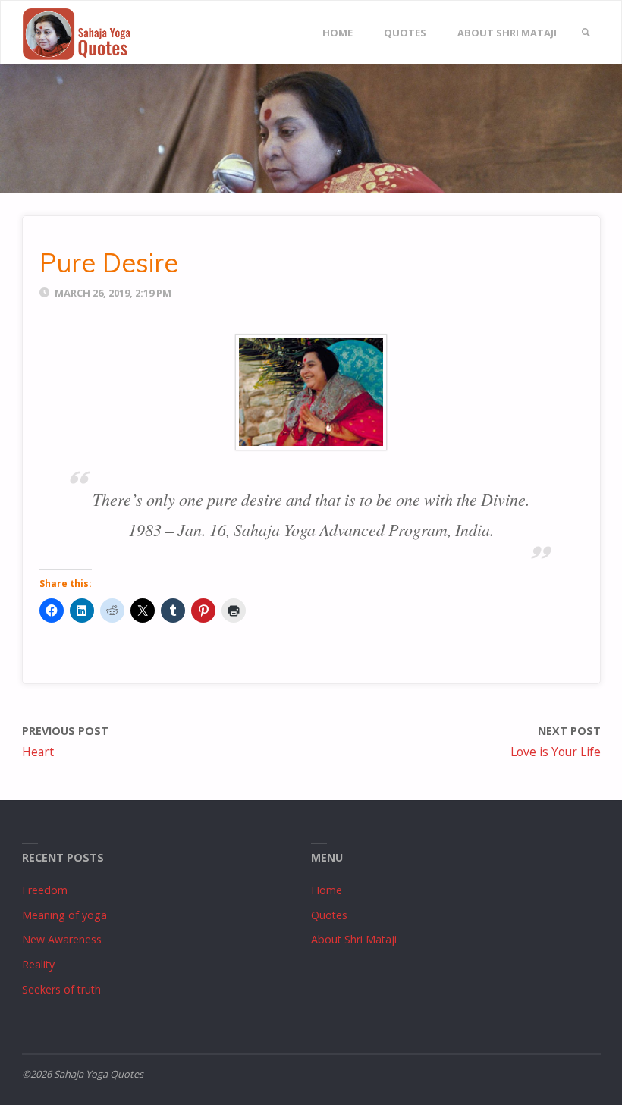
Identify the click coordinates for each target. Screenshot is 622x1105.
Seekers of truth (61, 989)
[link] (585, 33)
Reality (38, 964)
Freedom (45, 890)
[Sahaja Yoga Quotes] (83, 33)
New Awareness (62, 939)
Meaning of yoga (64, 915)
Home (326, 890)
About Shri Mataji (354, 939)
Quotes (329, 915)
